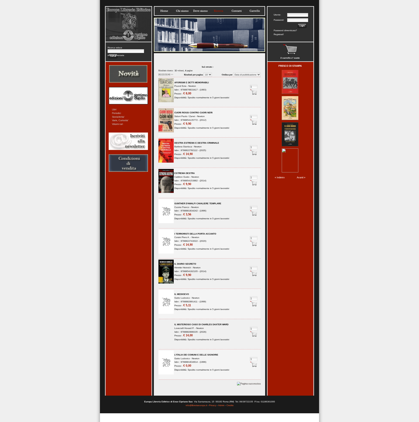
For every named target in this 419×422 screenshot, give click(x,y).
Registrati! (279, 34)
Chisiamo (182, 11)
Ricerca (218, 11)
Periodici (116, 113)
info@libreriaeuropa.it (196, 405)
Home (164, 11)
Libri (114, 109)
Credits (230, 405)
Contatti (237, 11)
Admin (221, 405)
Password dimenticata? (285, 30)
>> (172, 74)
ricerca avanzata (116, 55)
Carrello (255, 11)
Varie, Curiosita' (120, 120)
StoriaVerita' (118, 117)
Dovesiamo (200, 11)
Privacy (212, 405)
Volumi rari (117, 124)
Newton (192, 86)
